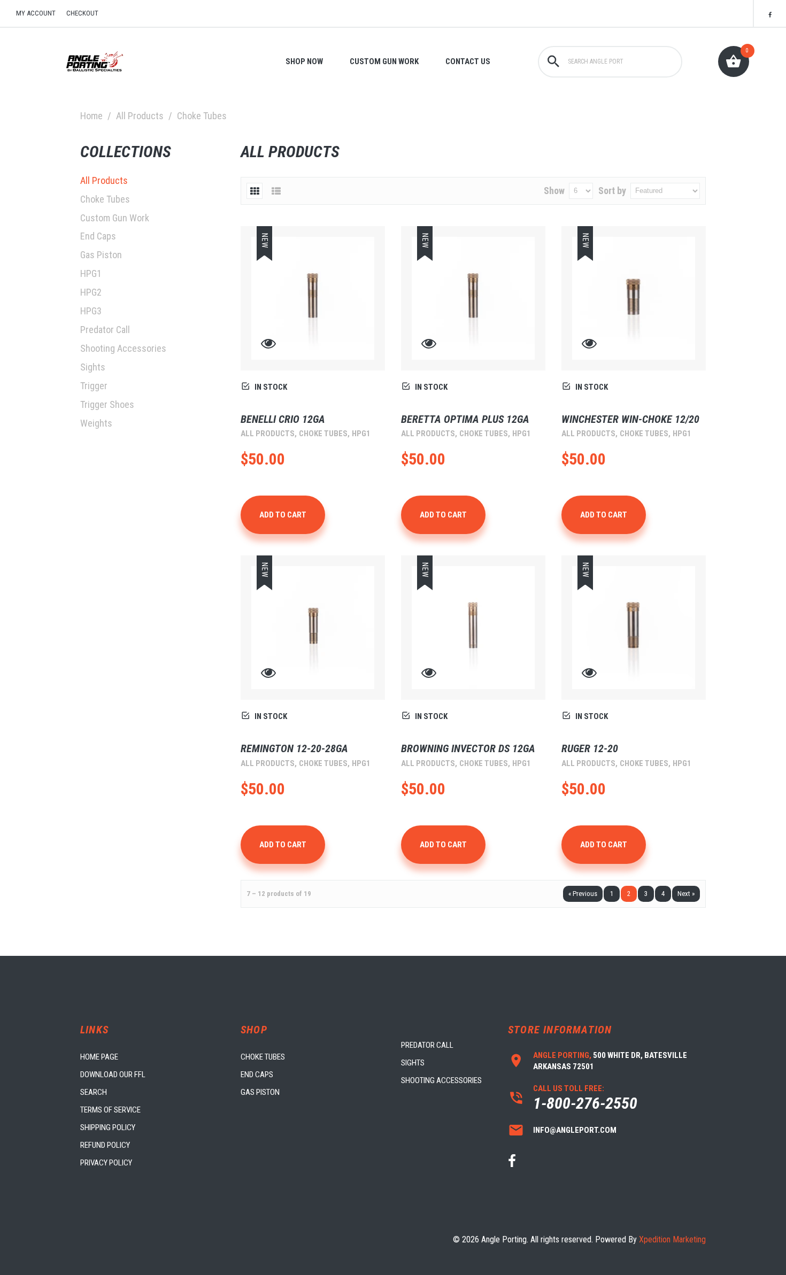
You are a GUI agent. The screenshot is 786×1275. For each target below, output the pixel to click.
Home (91, 115)
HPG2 (91, 292)
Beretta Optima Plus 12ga (465, 419)
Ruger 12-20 (589, 748)
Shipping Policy (107, 1127)
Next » (686, 894)
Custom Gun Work (384, 61)
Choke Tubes (105, 199)
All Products (140, 115)
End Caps (98, 236)
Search (93, 1092)
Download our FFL (112, 1074)
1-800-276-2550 (585, 1103)
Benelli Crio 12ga (283, 419)
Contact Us (467, 61)
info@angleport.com (575, 1130)
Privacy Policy (106, 1163)
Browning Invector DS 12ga (468, 748)
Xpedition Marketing (672, 1239)
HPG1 (91, 273)
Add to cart (282, 515)
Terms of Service (110, 1110)
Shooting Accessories (123, 348)
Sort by (612, 190)
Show (554, 190)
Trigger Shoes (107, 404)
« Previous (582, 894)
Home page (99, 1057)
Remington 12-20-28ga (294, 748)
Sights (92, 367)
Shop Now (304, 61)
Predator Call (105, 329)
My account (36, 13)
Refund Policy (105, 1145)
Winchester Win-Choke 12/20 (630, 419)
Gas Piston (101, 254)
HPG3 (91, 310)
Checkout (82, 13)
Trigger (93, 385)
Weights (96, 423)
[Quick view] (268, 345)
